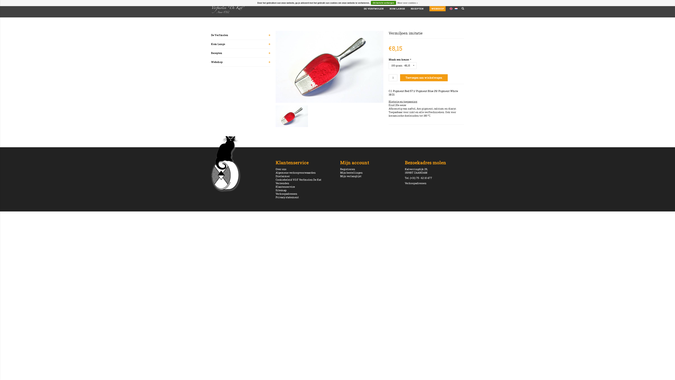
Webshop (437, 8)
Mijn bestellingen (351, 172)
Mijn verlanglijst (350, 176)
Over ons (281, 169)
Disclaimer (283, 176)
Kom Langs (397, 8)
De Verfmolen (374, 8)
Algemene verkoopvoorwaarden (296, 172)
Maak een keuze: (400, 59)
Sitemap (281, 190)
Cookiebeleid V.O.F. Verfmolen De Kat (298, 179)
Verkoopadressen (286, 193)
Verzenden (282, 183)
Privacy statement (287, 197)
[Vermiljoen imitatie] (329, 67)
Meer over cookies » (407, 3)
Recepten (417, 8)
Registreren (347, 169)
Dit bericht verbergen (383, 3)
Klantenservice (285, 186)
